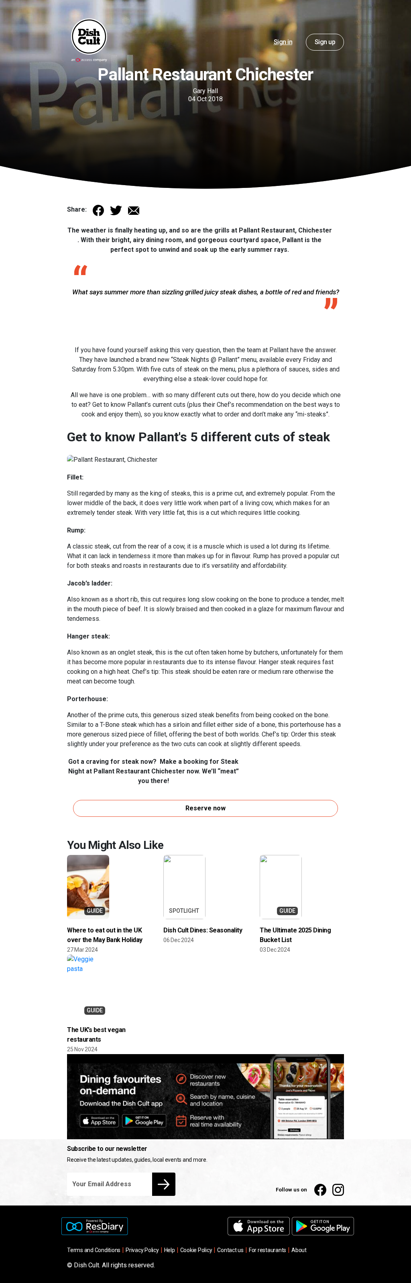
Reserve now (205, 808)
